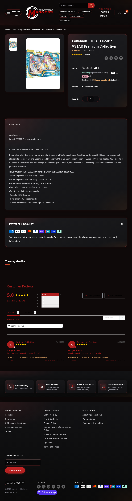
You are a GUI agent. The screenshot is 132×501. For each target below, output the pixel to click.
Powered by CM (11, 492)
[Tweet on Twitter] (116, 58)
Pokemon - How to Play (92, 423)
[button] (58, 360)
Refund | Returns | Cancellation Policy (58, 428)
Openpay (48, 442)
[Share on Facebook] (106, 58)
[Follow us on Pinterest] (53, 486)
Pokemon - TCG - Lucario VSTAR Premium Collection (27, 357)
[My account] (119, 12)
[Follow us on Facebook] (39, 486)
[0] (124, 12)
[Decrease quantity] (84, 99)
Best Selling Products (21, 30)
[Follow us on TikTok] (63, 486)
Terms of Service (51, 446)
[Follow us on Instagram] (48, 486)
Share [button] (12, 360)
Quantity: (76, 99)
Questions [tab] (28, 312)
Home (7, 30)
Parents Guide (88, 419)
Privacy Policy (50, 423)
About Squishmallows (92, 414)
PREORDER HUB (85, 11)
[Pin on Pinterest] (111, 58)
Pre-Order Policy (51, 419)
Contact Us (10, 419)
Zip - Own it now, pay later (55, 434)
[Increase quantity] (97, 99)
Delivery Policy (50, 414)
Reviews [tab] (11, 312)
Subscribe (15, 470)
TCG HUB (63, 16)
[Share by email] (121, 58)
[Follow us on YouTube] (58, 486)
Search (8, 431)
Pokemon (76, 50)
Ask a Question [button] (94, 295)
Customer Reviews (13, 427)
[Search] (91, 5)
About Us (9, 414)
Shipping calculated (101, 80)
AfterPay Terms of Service (55, 438)
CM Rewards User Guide (16, 423)
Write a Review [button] (116, 295)
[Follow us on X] (44, 486)
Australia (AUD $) (13, 483)
